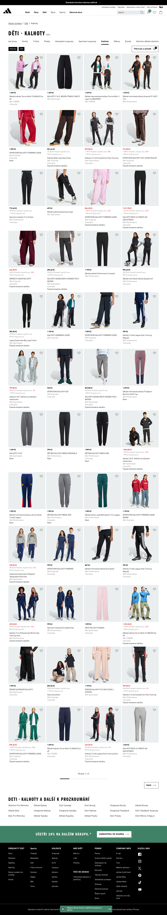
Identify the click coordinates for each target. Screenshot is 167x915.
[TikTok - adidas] (148, 882)
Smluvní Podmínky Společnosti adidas (116, 909)
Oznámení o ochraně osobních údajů (85, 909)
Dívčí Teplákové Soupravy (146, 811)
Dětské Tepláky (41, 816)
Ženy (36, 12)
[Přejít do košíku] (161, 12)
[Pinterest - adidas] (148, 875)
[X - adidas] (148, 868)
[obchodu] (7, 11)
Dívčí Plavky (115, 816)
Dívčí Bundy (90, 806)
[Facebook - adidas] (148, 854)
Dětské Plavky (91, 816)
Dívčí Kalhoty (90, 811)
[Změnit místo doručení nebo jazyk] (161, 7)
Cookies (67, 909)
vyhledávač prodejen (109, 7)
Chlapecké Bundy (118, 806)
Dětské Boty (13, 811)
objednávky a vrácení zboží (136, 7)
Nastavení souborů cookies (38, 909)
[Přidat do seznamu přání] (41, 58)
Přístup (136, 909)
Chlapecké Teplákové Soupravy (119, 811)
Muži (27, 12)
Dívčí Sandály (65, 806)
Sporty (62, 12)
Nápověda (121, 7)
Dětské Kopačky (66, 816)
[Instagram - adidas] (148, 861)
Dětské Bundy (141, 806)
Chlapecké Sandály (67, 811)
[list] (83, 42)
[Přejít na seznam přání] (154, 12)
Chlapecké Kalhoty (42, 811)
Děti (45, 12)
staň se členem (152, 7)
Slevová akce (76, 12)
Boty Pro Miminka (16, 816)
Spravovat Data (56, 909)
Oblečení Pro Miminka (18, 806)
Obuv (53, 12)
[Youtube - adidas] (148, 889)
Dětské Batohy (40, 806)
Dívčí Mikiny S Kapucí (145, 816)
